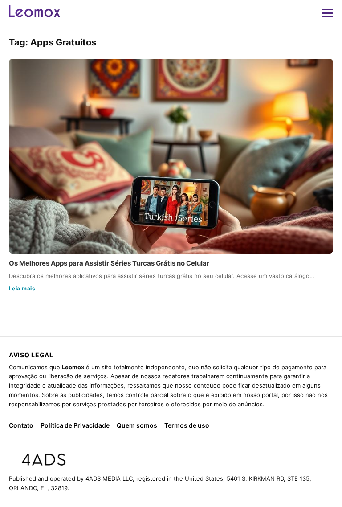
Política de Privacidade (75, 425)
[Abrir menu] (327, 12)
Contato (21, 425)
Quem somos (137, 425)
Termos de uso (186, 425)
